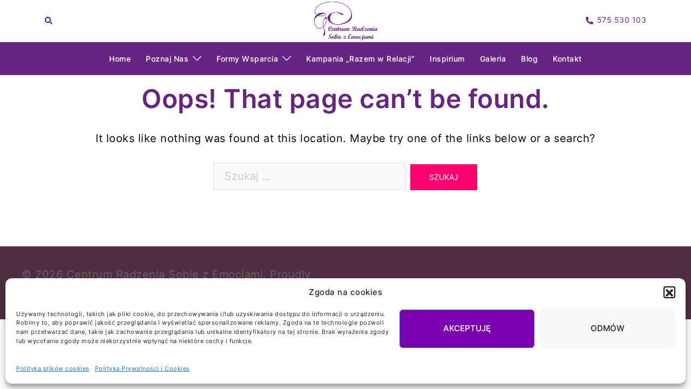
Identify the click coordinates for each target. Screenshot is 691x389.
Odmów (608, 329)
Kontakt (567, 58)
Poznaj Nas (167, 58)
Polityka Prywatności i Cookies (142, 368)
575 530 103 (622, 20)
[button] (669, 292)
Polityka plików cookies (53, 368)
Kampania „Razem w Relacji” (360, 58)
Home (120, 58)
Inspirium (447, 58)
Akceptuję (467, 329)
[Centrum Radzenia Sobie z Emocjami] (345, 20)
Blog (529, 58)
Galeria (493, 58)
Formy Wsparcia (247, 58)
